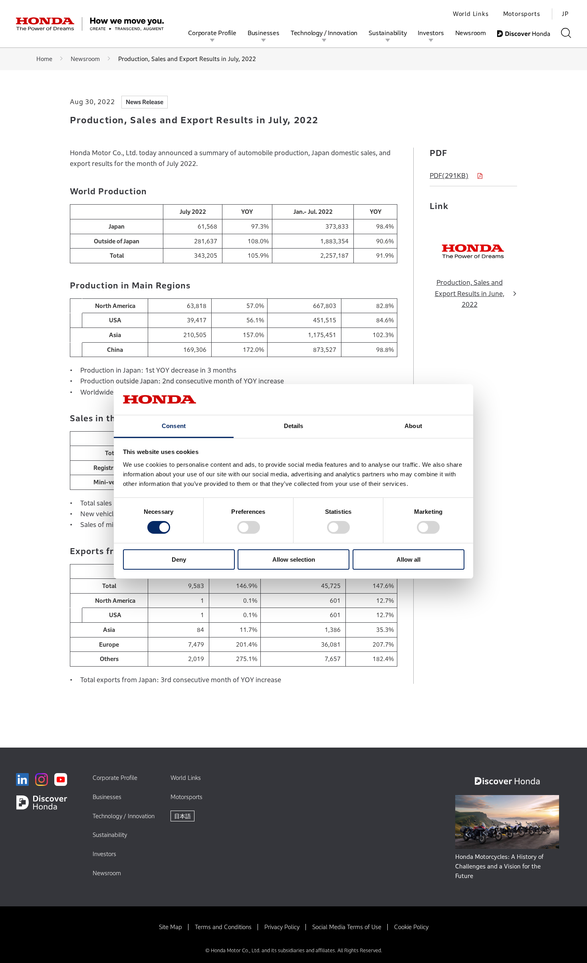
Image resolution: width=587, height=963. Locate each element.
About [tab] (413, 425)
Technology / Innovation (324, 32)
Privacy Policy (281, 927)
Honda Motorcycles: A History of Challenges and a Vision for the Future (499, 866)
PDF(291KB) (449, 176)
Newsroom (470, 32)
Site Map (170, 927)
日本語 (182, 816)
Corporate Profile (212, 32)
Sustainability (388, 32)
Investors (431, 32)
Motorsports (521, 13)
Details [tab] (293, 425)
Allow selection (293, 559)
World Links (471, 13)
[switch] (248, 527)
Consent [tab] (174, 425)
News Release (144, 102)
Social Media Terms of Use (346, 927)
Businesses (264, 32)
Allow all (408, 559)
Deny (179, 559)
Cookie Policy (411, 927)
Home (44, 58)
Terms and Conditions (223, 927)
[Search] (566, 33)
